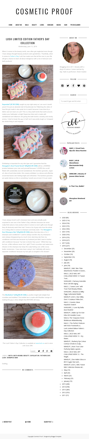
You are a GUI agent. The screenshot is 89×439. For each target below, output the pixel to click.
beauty (26, 356)
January (66, 381)
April (65, 373)
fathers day (45, 356)
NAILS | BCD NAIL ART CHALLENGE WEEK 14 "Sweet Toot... (74, 276)
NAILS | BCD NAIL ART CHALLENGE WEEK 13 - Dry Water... (73, 336)
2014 (64, 387)
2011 (64, 395)
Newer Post (8, 422)
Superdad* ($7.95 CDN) (10, 104)
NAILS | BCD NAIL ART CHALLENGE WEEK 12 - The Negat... (73, 354)
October (67, 254)
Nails (27, 25)
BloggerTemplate (56, 436)
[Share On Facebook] (43, 351)
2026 (64, 218)
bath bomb (18, 356)
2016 (64, 246)
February (67, 378)
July (65, 263)
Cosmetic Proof (44, 11)
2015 (64, 384)
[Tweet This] (39, 351)
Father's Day (14, 56)
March (66, 376)
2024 (64, 223)
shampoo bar (12, 358)
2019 (64, 237)
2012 (64, 392)
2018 (64, 240)
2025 (64, 220)
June (65, 265)
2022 (64, 229)
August (66, 260)
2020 (64, 235)
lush (4, 358)
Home (10, 25)
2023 (64, 226)
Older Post (48, 422)
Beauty (34, 25)
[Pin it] (51, 351)
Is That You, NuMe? (76, 186)
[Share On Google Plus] (47, 351)
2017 (64, 243)
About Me (19, 25)
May (65, 370)
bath (10, 356)
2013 (64, 390)
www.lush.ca (40, 343)
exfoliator (34, 356)
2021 (64, 232)
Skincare (50, 25)
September (68, 257)
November (67, 251)
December (67, 249)
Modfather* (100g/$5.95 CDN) (16, 295)
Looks (42, 25)
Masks (59, 25)
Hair (65, 25)
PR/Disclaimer (75, 25)
